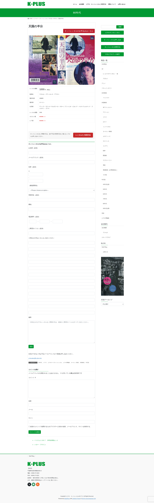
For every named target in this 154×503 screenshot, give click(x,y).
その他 (105, 174)
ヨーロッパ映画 (75, 362)
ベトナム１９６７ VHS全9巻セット (46, 440)
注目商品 (104, 64)
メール (31, 409)
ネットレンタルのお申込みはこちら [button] (79, 31)
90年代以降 (106, 208)
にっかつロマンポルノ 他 (110, 73)
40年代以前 (106, 184)
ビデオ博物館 (66, 362)
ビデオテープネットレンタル (55, 362)
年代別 (87, 362)
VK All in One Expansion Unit (89, 498)
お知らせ (105, 252)
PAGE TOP (148, 486)
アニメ (103, 83)
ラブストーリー (107, 160)
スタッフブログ (106, 237)
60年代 (105, 194)
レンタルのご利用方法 (83, 135)
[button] (112, 33)
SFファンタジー (107, 107)
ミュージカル (106, 126)
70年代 (105, 199)
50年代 (105, 189)
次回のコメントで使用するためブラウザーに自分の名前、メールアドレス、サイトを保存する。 (60, 426)
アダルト (105, 78)
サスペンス (106, 141)
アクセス (105, 232)
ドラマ (45, 362)
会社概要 (104, 227)
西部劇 (105, 155)
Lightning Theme (76, 498)
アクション (106, 112)
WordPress (67, 498)
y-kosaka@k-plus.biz (35, 358)
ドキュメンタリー (107, 88)
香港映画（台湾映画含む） (110, 170)
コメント (32, 377)
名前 (30, 401)
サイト (31, 418)
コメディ (105, 146)
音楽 (103, 213)
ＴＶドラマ (106, 97)
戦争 (104, 150)
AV (102, 69)
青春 (104, 165)
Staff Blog (104, 247)
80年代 (40, 362)
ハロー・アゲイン (40, 444)
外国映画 (82, 362)
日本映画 (104, 93)
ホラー (105, 122)
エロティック (106, 136)
